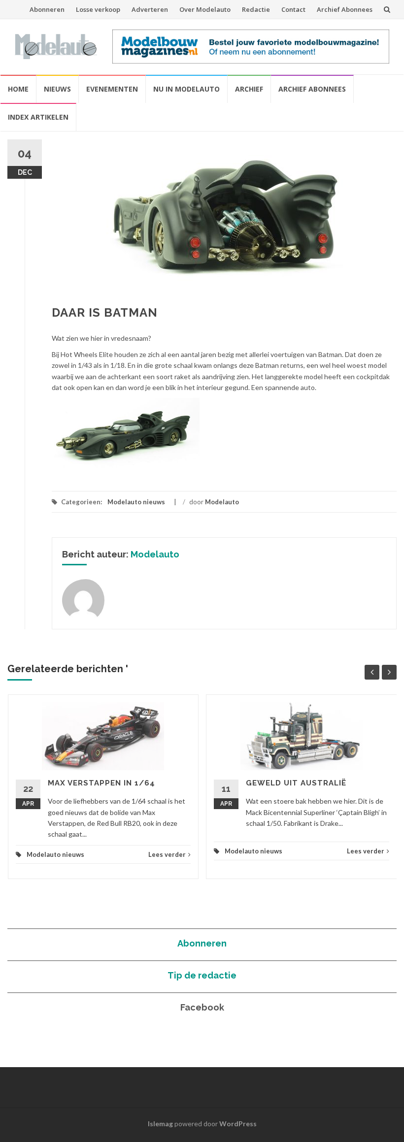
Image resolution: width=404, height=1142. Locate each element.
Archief (249, 89)
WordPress (238, 1123)
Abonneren (47, 9)
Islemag (160, 1123)
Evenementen (112, 89)
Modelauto (222, 502)
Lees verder (167, 854)
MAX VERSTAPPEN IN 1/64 (101, 783)
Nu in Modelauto (186, 89)
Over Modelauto (205, 9)
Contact (293, 9)
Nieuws (57, 89)
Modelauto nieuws (136, 502)
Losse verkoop (98, 9)
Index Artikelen (38, 117)
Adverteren (150, 9)
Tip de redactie (202, 975)
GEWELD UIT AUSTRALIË (296, 783)
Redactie (256, 9)
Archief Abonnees (344, 9)
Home (18, 89)
